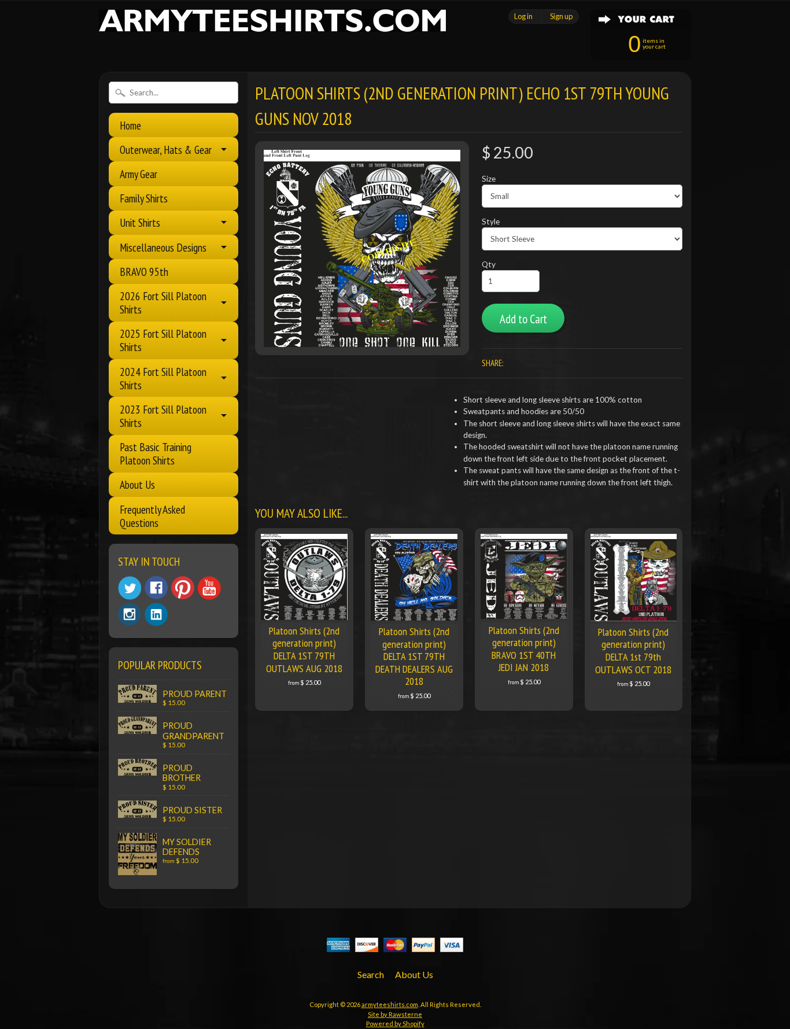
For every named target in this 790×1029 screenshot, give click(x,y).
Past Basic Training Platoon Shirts (155, 453)
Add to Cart (523, 319)
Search (370, 974)
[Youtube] (209, 588)
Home (130, 125)
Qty (489, 264)
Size (489, 178)
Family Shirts (144, 198)
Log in (523, 16)
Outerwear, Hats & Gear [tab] (166, 149)
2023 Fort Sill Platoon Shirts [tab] (163, 416)
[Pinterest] (182, 587)
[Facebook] (156, 587)
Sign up (561, 16)
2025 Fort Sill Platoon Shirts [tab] (163, 340)
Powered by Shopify (395, 1023)
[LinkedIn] (156, 614)
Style (491, 221)
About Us (137, 484)
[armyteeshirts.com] (272, 25)
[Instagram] (129, 614)
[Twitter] (129, 588)
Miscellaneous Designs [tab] (163, 247)
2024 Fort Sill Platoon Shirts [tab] (163, 378)
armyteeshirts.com (389, 1004)
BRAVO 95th (144, 271)
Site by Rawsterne (395, 1014)
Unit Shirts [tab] (140, 222)
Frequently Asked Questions (152, 516)
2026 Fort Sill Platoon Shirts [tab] (163, 302)
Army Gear (138, 173)
